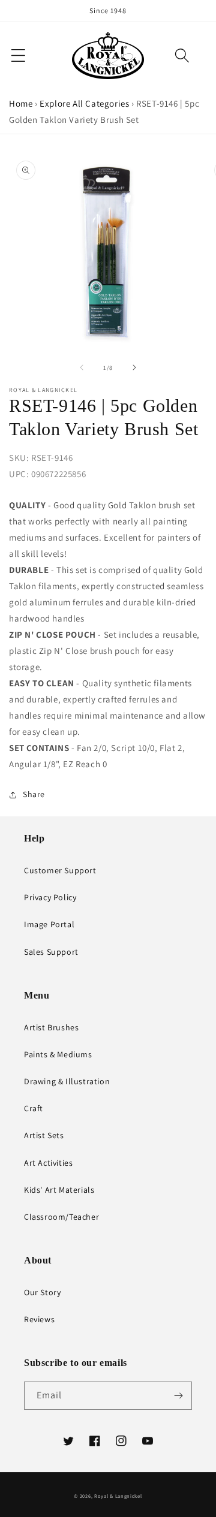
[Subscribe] (178, 1396)
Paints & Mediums (58, 1054)
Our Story (42, 1292)
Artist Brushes (51, 1027)
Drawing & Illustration (67, 1081)
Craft (33, 1108)
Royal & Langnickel (118, 1495)
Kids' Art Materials (59, 1189)
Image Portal (49, 924)
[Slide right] (134, 367)
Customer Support (60, 870)
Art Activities (48, 1162)
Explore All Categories (84, 103)
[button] (182, 55)
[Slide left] (81, 367)
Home (20, 103)
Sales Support (51, 951)
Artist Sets (44, 1135)
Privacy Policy (50, 897)
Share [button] (34, 794)
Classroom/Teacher (61, 1216)
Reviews (39, 1319)
